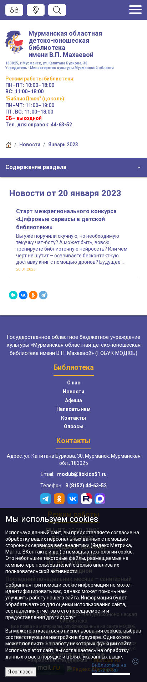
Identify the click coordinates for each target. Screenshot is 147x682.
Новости (29, 144)
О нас (73, 382)
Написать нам (73, 409)
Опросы (73, 426)
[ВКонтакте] (23, 295)
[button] (73, 167)
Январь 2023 (63, 144)
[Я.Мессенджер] (13, 295)
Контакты (73, 418)
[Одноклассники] (33, 295)
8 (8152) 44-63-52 (86, 485)
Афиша (73, 400)
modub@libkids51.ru (82, 474)
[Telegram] (43, 295)
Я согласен (21, 672)
